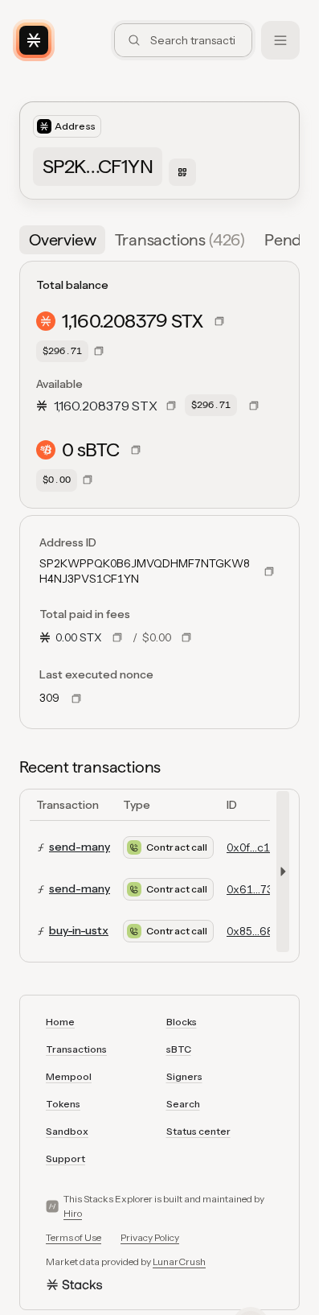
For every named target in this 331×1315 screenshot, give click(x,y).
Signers (184, 1076)
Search (183, 1104)
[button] (290, 239)
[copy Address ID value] (269, 571)
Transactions (76, 1049)
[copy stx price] (117, 637)
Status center (198, 1131)
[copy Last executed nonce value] (76, 698)
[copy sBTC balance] (135, 449)
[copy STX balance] (219, 321)
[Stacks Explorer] (33, 40)
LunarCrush (179, 1261)
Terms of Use (73, 1237)
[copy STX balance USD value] (98, 350)
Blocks (181, 1022)
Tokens (63, 1104)
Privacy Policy (150, 1237)
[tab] (62, 239)
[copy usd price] (186, 637)
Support (65, 1158)
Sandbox (67, 1131)
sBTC (178, 1049)
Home (60, 1022)
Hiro (72, 1213)
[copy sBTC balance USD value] (87, 479)
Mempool (69, 1076)
